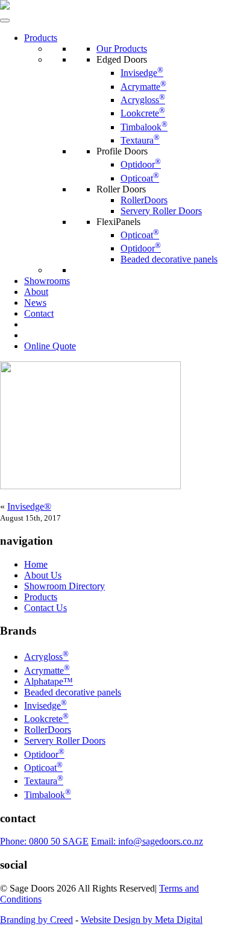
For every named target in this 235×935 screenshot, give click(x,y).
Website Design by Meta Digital (141, 919)
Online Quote (50, 346)
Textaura (140, 140)
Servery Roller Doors (161, 211)
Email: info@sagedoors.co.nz (147, 841)
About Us (42, 575)
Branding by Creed (36, 919)
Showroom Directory (64, 586)
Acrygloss (143, 100)
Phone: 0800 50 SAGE (44, 841)
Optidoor (141, 164)
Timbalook (144, 127)
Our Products (121, 48)
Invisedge (142, 73)
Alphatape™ (48, 681)
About (36, 292)
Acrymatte (143, 86)
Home (36, 564)
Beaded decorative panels (169, 259)
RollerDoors (144, 200)
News (35, 302)
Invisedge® (29, 506)
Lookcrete (143, 113)
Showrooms (47, 281)
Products (40, 38)
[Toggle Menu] (5, 20)
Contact (39, 313)
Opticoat (140, 178)
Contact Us (45, 608)
